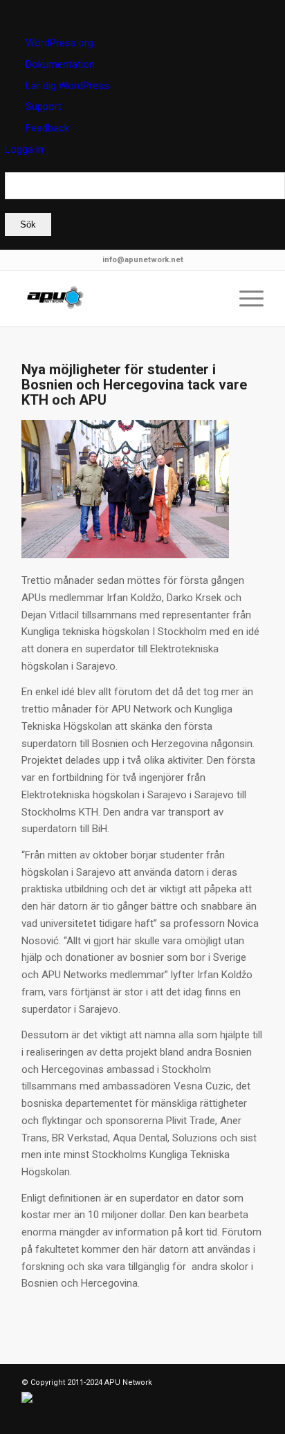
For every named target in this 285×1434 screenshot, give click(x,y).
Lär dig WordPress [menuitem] (67, 86)
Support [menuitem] (44, 106)
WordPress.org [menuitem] (59, 43)
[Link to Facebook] (73, 1416)
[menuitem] (145, 204)
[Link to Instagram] (94, 1416)
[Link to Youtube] (114, 1416)
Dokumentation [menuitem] (60, 64)
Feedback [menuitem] (47, 128)
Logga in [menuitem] (24, 149)
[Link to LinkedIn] (52, 1416)
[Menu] (245, 299)
